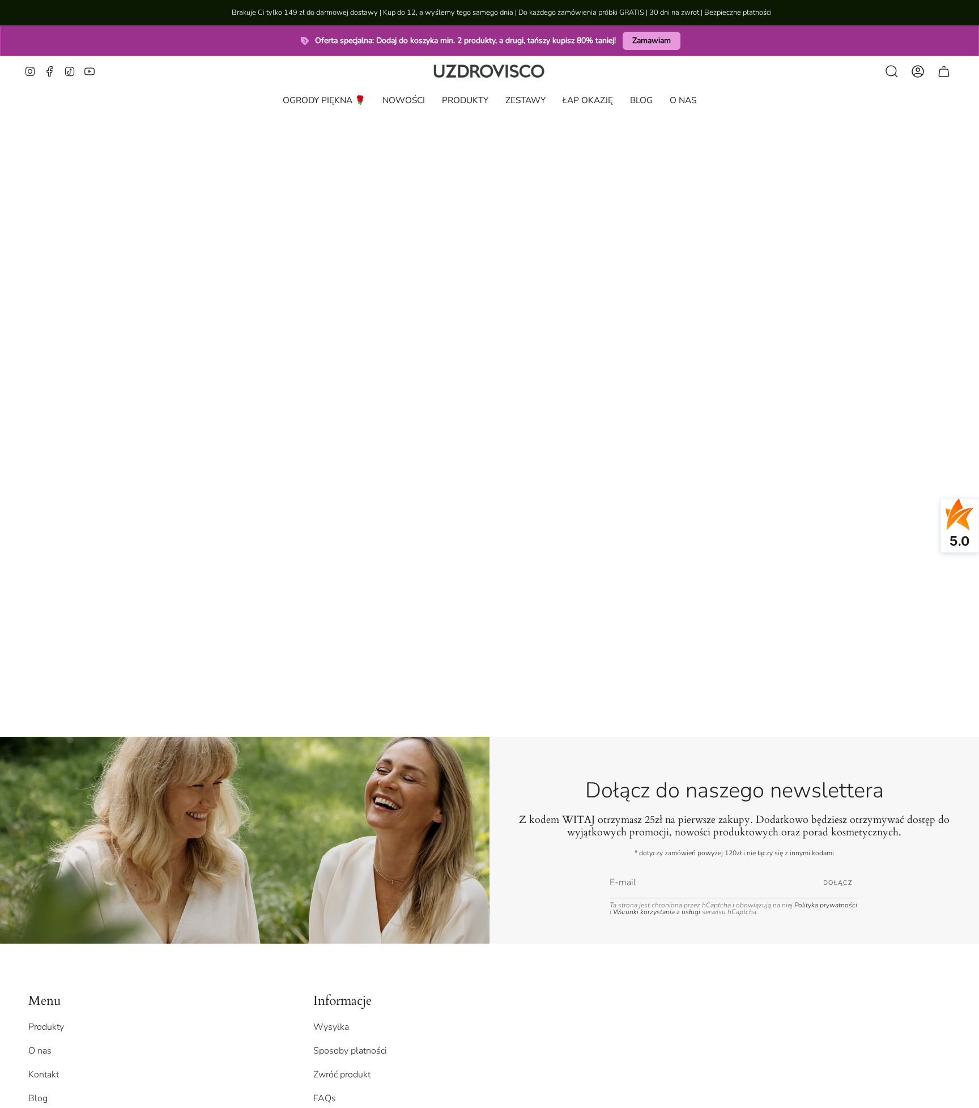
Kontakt (43, 1074)
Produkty (46, 1027)
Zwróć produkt (342, 1074)
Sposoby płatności (350, 1051)
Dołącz (837, 882)
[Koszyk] (944, 71)
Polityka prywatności (825, 905)
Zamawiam (651, 40)
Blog (38, 1098)
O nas (40, 1051)
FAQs (324, 1098)
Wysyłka (331, 1027)
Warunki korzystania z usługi (657, 911)
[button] (465, 100)
